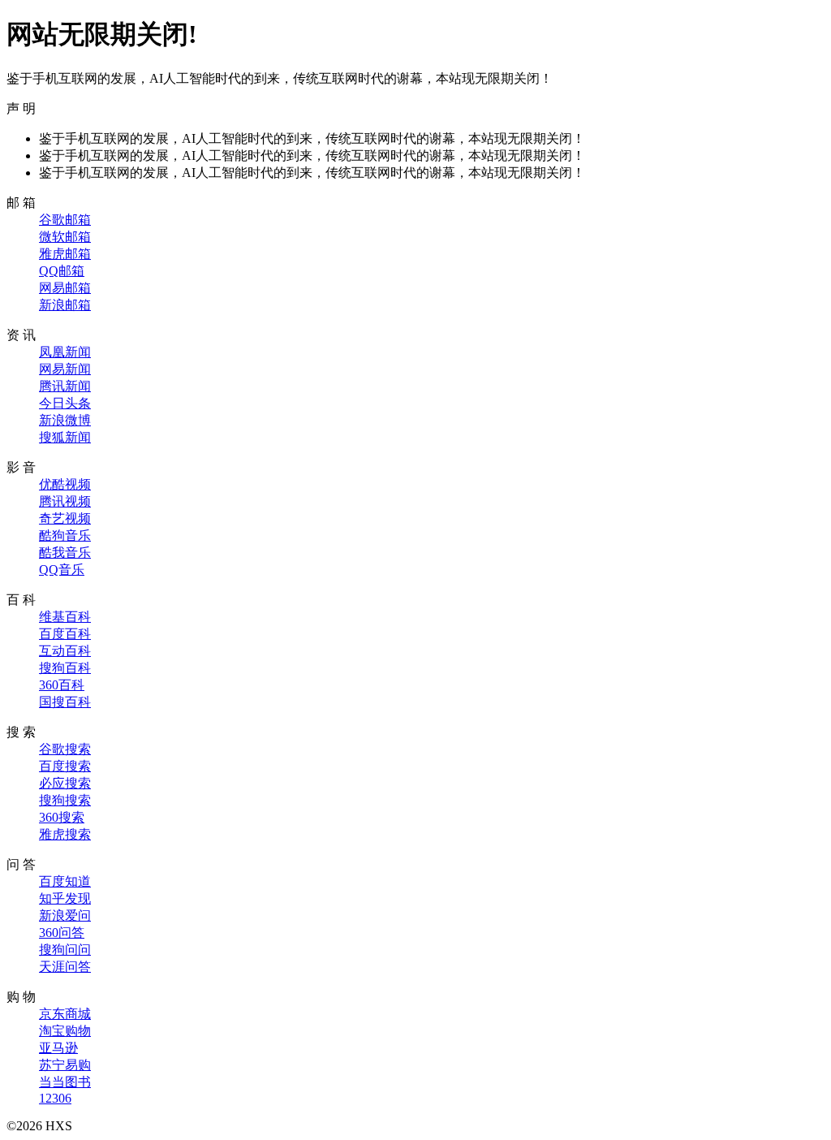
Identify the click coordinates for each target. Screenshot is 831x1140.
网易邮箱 (65, 288)
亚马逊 (58, 1048)
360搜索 (61, 817)
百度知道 (65, 881)
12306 (55, 1098)
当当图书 (65, 1082)
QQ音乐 (61, 569)
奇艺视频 (65, 518)
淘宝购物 (65, 1031)
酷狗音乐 (65, 535)
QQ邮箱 (61, 271)
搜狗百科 (65, 668)
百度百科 (65, 634)
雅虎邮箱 (65, 254)
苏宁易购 (65, 1065)
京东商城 (65, 1014)
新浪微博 (65, 420)
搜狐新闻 (65, 437)
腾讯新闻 (65, 386)
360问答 (61, 932)
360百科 (61, 685)
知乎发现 (65, 898)
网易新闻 (65, 369)
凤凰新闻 (65, 352)
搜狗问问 (65, 949)
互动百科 (65, 651)
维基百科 (65, 617)
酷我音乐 (65, 552)
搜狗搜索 (65, 800)
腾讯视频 (65, 501)
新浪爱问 (65, 915)
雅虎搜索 (65, 834)
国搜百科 (65, 702)
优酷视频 (65, 484)
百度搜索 (65, 766)
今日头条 (65, 403)
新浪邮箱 (65, 305)
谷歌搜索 (65, 749)
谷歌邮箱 (65, 220)
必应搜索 (65, 783)
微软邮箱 (65, 237)
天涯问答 (65, 967)
